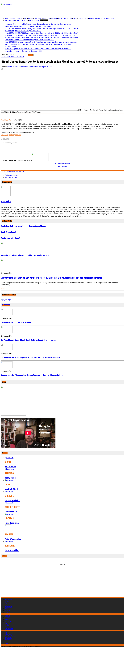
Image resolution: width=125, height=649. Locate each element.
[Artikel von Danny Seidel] (9, 469)
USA (6, 603)
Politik (32, 18)
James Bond (48, 67)
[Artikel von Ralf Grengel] (9, 458)
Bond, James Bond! (8, 232)
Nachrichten (6, 305)
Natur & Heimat (23, 20)
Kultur (61, 18)
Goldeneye (31, 67)
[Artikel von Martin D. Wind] (9, 480)
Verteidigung (108, 18)
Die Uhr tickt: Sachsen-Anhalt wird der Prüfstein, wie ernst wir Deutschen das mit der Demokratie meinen (51, 277)
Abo (6, 632)
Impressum (8, 638)
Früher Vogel (84, 18)
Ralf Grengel (10, 466)
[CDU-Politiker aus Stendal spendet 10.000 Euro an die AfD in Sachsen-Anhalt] (6, 350)
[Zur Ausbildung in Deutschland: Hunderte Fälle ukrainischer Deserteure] (6, 332)
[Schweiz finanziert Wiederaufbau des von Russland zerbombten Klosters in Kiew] (6, 367)
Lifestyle (48, 18)
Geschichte (69, 18)
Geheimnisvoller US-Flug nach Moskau (16, 322)
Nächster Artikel (11, 177)
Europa (18, 18)
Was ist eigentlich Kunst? (10, 238)
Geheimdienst (22, 67)
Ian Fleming (39, 67)
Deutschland (10, 18)
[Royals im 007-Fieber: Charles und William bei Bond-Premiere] (9, 251)
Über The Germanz (10, 636)
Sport (76, 18)
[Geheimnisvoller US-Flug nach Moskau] (6, 315)
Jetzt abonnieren (62, 166)
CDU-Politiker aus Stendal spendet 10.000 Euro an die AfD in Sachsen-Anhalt (30, 357)
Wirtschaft (39, 18)
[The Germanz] (21, 4)
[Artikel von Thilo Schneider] (9, 541)
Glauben (55, 18)
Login (6, 643)
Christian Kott (11, 511)
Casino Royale (12, 67)
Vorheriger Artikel (11, 175)
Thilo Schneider (12, 550)
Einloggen (4, 135)
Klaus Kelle (8, 120)
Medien (99, 18)
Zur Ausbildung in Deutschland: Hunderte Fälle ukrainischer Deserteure (28, 340)
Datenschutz (8, 640)
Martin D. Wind (11, 489)
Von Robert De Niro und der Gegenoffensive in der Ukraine (23, 226)
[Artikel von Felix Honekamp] (9, 514)
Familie (93, 18)
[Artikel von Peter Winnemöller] (8, 530)
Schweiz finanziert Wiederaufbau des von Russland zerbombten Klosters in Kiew (32, 375)
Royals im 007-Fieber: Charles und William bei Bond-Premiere (25, 255)
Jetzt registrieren (15, 135)
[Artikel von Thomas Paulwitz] (9, 492)
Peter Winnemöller (13, 539)
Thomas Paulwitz (12, 500)
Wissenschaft (11, 20)
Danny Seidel (10, 478)
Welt (27, 18)
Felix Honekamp (12, 523)
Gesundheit (35, 20)
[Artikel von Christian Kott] (9, 503)
